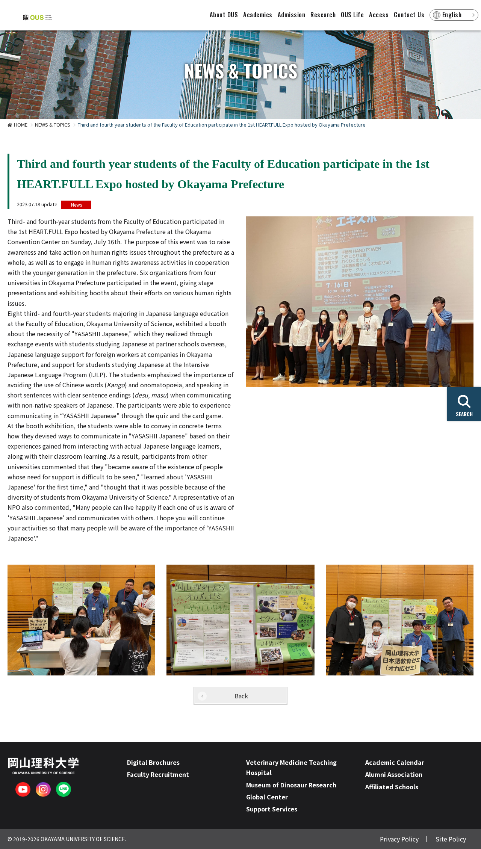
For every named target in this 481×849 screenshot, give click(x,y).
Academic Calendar (394, 762)
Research (323, 14)
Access (379, 14)
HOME (20, 124)
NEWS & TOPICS (52, 124)
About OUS (224, 14)
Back (241, 695)
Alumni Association (393, 774)
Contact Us (409, 14)
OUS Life (352, 14)
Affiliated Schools (391, 786)
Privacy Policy (399, 838)
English (452, 14)
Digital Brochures (153, 762)
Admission (292, 14)
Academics (257, 14)
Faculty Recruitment (158, 774)
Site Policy (451, 838)
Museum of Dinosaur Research (291, 784)
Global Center (267, 796)
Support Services (271, 808)
